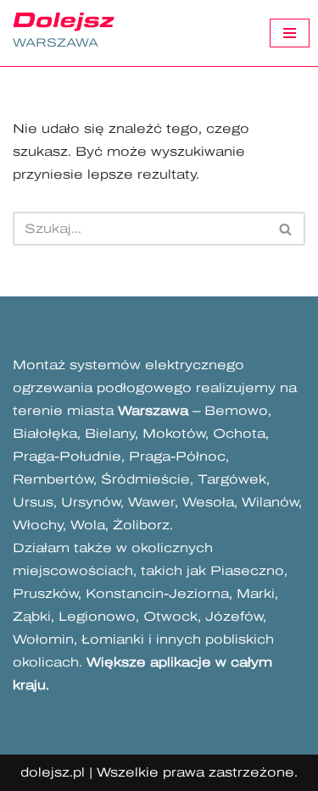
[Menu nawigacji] (290, 33)
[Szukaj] (286, 229)
